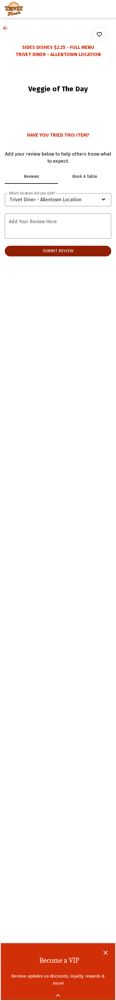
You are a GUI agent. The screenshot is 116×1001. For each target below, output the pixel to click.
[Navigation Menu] (107, 9)
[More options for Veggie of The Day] (99, 34)
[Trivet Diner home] (31, 8)
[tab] (31, 177)
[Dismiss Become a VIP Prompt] (105, 953)
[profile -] (92, 8)
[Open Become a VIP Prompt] (58, 995)
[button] (7, 28)
